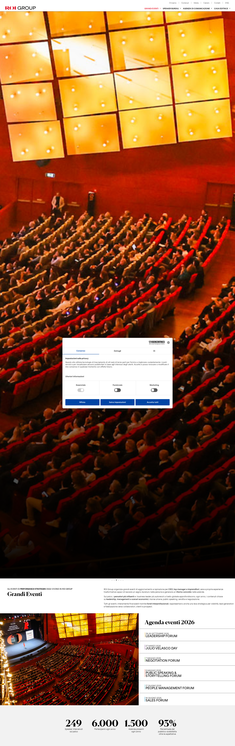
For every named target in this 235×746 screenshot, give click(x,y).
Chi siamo (172, 2)
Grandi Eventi (151, 8)
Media (196, 2)
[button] (1, 294)
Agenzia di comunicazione (196, 8)
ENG (227, 2)
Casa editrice (221, 8)
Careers (206, 2)
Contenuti (185, 2)
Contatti (217, 2)
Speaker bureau (171, 8)
